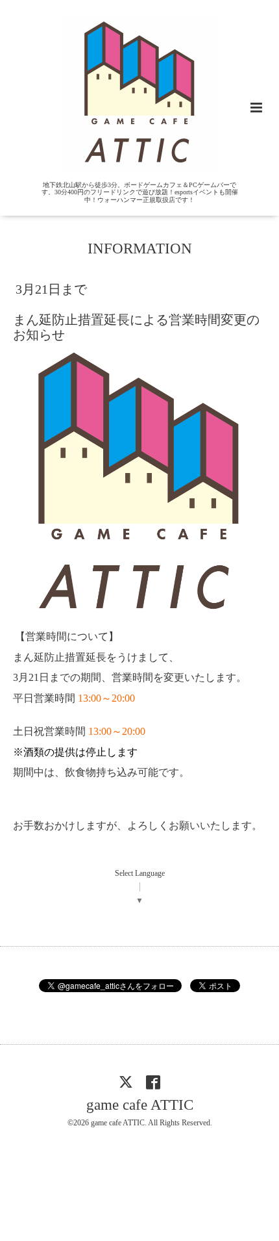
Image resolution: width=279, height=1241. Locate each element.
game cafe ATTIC (139, 1105)
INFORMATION (140, 248)
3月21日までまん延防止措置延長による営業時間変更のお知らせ (136, 312)
